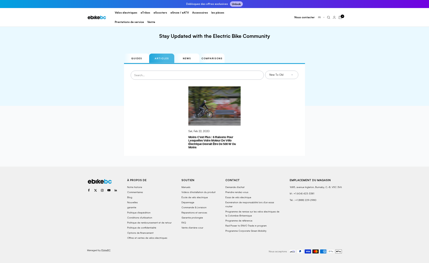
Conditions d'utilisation (139, 217)
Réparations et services (194, 212)
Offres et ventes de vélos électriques (147, 237)
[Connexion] (334, 17)
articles (162, 58)
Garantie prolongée (192, 217)
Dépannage (187, 202)
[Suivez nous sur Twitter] (95, 190)
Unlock (236, 4)
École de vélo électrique (194, 197)
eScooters (160, 12)
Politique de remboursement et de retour (149, 222)
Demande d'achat (234, 187)
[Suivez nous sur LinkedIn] (115, 190)
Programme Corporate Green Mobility (245, 230)
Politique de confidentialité (141, 227)
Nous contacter (304, 17)
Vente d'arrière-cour (192, 227)
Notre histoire (134, 187)
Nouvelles (132, 202)
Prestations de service (129, 22)
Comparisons (212, 58)
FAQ (183, 222)
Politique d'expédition (138, 212)
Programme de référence (238, 220)
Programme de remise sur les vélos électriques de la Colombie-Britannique (252, 213)
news (187, 58)
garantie (131, 207)
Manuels (185, 187)
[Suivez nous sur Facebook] (88, 190)
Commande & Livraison (193, 207)
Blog (129, 197)
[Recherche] (328, 17)
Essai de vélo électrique (238, 197)
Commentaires (135, 192)
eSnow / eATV (179, 12)
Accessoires (200, 12)
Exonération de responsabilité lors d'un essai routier (249, 204)
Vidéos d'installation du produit (198, 192)
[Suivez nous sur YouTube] (109, 190)
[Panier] (340, 17)
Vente (151, 22)
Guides (136, 58)
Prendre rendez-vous (236, 192)
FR (319, 17)
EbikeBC (106, 250)
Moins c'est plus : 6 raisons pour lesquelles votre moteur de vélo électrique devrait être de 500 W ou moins (212, 142)
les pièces (217, 12)
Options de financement (140, 232)
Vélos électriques (126, 12)
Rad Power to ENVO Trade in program (246, 225)
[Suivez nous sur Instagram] (102, 190)
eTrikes (145, 12)
